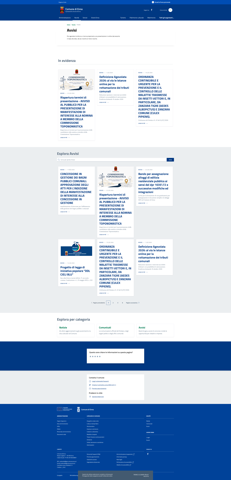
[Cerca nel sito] (170, 10)
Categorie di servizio (93, 416)
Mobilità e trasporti (92, 434)
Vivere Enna (150, 432)
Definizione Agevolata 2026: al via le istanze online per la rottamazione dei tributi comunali (114, 84)
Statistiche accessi (92, 460)
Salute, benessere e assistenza (95, 442)
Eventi (148, 440)
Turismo (123, 17)
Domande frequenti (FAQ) (93, 454)
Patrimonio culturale (137, 17)
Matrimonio (151, 17)
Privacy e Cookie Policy (141, 474)
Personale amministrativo (64, 432)
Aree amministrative (62, 424)
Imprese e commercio (92, 429)
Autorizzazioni (90, 445)
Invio (170, 160)
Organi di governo (61, 421)
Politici (58, 429)
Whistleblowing (74, 475)
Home (68, 25)
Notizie (148, 421)
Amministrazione (62, 416)
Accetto (146, 476)
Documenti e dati (61, 434)
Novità (148, 416)
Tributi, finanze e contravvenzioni (95, 437)
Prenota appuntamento (93, 457)
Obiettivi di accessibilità (123, 465)
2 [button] (113, 303)
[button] (133, 303)
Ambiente (89, 440)
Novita (73, 25)
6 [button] (122, 303)
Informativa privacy (122, 457)
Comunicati (149, 424)
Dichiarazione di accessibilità (124, 462)
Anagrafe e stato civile (93, 421)
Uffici (58, 426)
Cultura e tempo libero (92, 424)
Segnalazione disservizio (93, 462)
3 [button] (117, 303)
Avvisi (62, 93)
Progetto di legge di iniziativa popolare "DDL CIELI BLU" (75, 271)
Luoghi (148, 437)
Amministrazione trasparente (125, 454)
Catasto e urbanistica (92, 432)
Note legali (119, 460)
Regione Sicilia (62, 2)
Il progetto (60, 475)
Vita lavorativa (90, 426)
